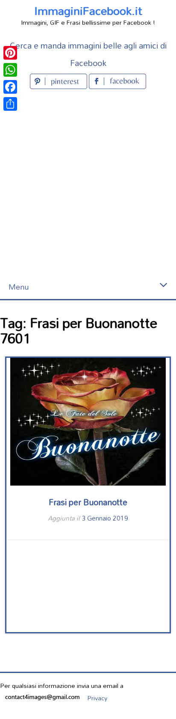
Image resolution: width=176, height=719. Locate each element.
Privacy (97, 698)
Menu (19, 286)
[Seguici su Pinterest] (59, 86)
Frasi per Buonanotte (88, 502)
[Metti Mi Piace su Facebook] (117, 86)
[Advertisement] (88, 183)
